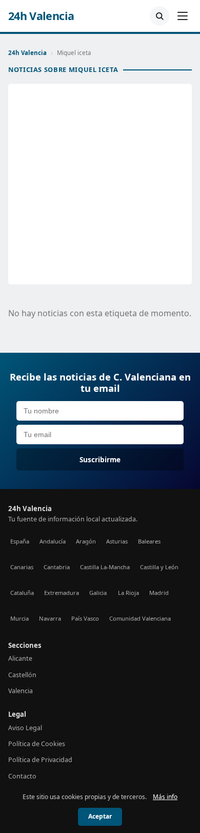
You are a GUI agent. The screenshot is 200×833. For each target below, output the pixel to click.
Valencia (20, 690)
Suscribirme (100, 459)
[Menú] (182, 16)
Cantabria (57, 567)
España (19, 541)
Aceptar (100, 816)
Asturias (117, 541)
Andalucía (52, 541)
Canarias (21, 567)
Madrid (159, 592)
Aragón (86, 541)
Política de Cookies (36, 743)
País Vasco (85, 618)
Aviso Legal (25, 727)
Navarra (50, 618)
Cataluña (22, 592)
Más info (165, 796)
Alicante (20, 658)
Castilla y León (159, 567)
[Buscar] (159, 16)
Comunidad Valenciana (140, 618)
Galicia (98, 592)
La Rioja (128, 592)
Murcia (19, 618)
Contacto (22, 776)
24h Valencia (41, 16)
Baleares (149, 541)
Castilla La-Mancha (105, 567)
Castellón (22, 675)
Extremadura (61, 592)
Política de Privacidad (40, 759)
